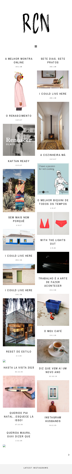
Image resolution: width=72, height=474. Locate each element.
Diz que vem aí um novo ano (53, 370)
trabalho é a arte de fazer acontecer (53, 282)
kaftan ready (19, 161)
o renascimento (19, 116)
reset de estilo (19, 351)
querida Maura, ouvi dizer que (19, 434)
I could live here (53, 94)
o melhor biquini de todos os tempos (53, 202)
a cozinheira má (53, 155)
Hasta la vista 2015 (19, 367)
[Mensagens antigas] (69, 455)
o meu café (53, 331)
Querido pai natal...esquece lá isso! (19, 416)
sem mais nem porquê (18, 219)
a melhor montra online (19, 60)
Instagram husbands (53, 419)
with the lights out (53, 242)
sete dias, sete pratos (53, 60)
